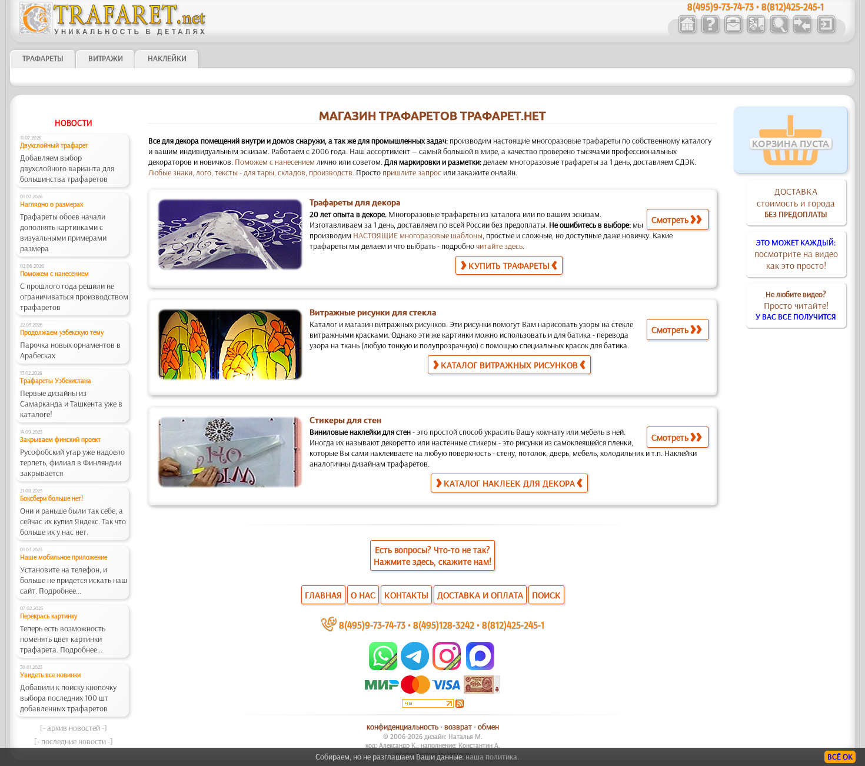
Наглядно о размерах (51, 203)
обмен (488, 726)
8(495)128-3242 (443, 624)
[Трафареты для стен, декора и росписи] (687, 31)
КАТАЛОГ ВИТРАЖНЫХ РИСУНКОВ (509, 365)
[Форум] (801, 31)
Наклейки (167, 58)
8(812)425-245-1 (513, 624)
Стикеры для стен (345, 420)
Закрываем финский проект (60, 439)
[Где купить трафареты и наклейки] (732, 31)
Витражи (105, 58)
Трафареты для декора (355, 202)
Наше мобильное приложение (63, 556)
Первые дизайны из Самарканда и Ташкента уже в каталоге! (71, 403)
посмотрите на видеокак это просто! (796, 254)
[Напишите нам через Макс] (480, 667)
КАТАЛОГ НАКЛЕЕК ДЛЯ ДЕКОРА (509, 483)
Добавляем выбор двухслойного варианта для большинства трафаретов (67, 168)
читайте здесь (499, 246)
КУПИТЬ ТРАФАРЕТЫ (509, 265)
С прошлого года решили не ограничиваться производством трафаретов (74, 296)
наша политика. (492, 756)
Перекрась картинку (48, 615)
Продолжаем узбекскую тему (62, 332)
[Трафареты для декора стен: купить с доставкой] (755, 31)
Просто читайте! (796, 305)
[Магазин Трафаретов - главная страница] (112, 32)
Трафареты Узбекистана (55, 380)
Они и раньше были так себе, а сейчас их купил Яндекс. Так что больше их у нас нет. (73, 521)
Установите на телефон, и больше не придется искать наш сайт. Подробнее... (73, 580)
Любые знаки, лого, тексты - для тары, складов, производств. (251, 172)
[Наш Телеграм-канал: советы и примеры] (414, 667)
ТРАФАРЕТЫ (43, 58)
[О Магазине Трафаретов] (709, 31)
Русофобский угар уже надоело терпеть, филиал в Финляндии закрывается (72, 462)
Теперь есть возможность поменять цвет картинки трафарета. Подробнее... (62, 639)
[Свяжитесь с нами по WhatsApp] (384, 667)
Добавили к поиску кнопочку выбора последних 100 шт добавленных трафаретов (68, 698)
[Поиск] (778, 31)
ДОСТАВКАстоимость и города (796, 202)
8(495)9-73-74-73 (372, 624)
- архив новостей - (73, 727)
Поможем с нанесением (54, 273)
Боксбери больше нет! (51, 498)
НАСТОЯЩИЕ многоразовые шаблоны (418, 235)
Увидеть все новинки (50, 674)
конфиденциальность (402, 726)
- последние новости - (73, 741)
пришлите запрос (411, 172)
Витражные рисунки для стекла (373, 312)
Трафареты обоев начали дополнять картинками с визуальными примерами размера (63, 232)
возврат (458, 726)
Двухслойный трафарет (54, 145)
